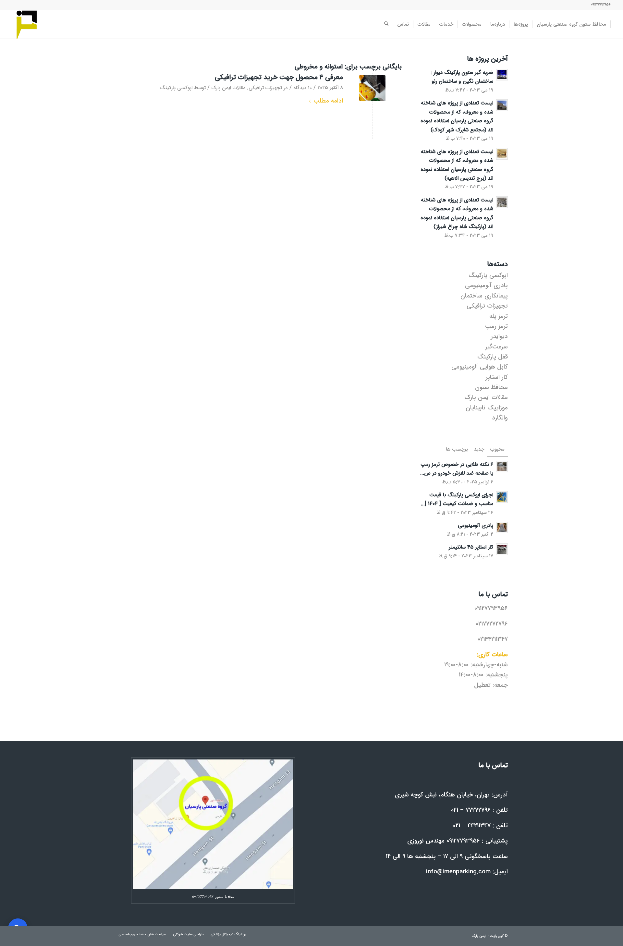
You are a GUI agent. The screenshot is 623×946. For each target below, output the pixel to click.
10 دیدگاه (302, 88)
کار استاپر (497, 377)
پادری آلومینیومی (486, 285)
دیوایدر (499, 336)
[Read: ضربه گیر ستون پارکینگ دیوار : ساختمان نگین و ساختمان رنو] (502, 74)
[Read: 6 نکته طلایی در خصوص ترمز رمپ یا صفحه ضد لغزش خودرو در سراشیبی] (502, 466)
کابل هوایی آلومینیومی (479, 367)
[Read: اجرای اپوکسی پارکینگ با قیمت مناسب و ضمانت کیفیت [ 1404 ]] (502, 497)
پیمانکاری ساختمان (484, 296)
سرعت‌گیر (496, 347)
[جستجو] (386, 24)
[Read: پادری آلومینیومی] (502, 527)
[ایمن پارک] (26, 24)
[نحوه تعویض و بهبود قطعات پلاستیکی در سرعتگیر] (372, 88)
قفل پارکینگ (492, 357)
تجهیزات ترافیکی (265, 88)
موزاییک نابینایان (487, 408)
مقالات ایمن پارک (228, 88)
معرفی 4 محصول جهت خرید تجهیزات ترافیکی (279, 77)
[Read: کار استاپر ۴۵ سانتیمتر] (502, 549)
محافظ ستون (491, 387)
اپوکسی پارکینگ (176, 88)
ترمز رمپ (496, 326)
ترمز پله (498, 316)
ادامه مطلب (328, 101)
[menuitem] (571, 24)
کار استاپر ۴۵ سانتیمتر (471, 547)
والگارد (500, 418)
